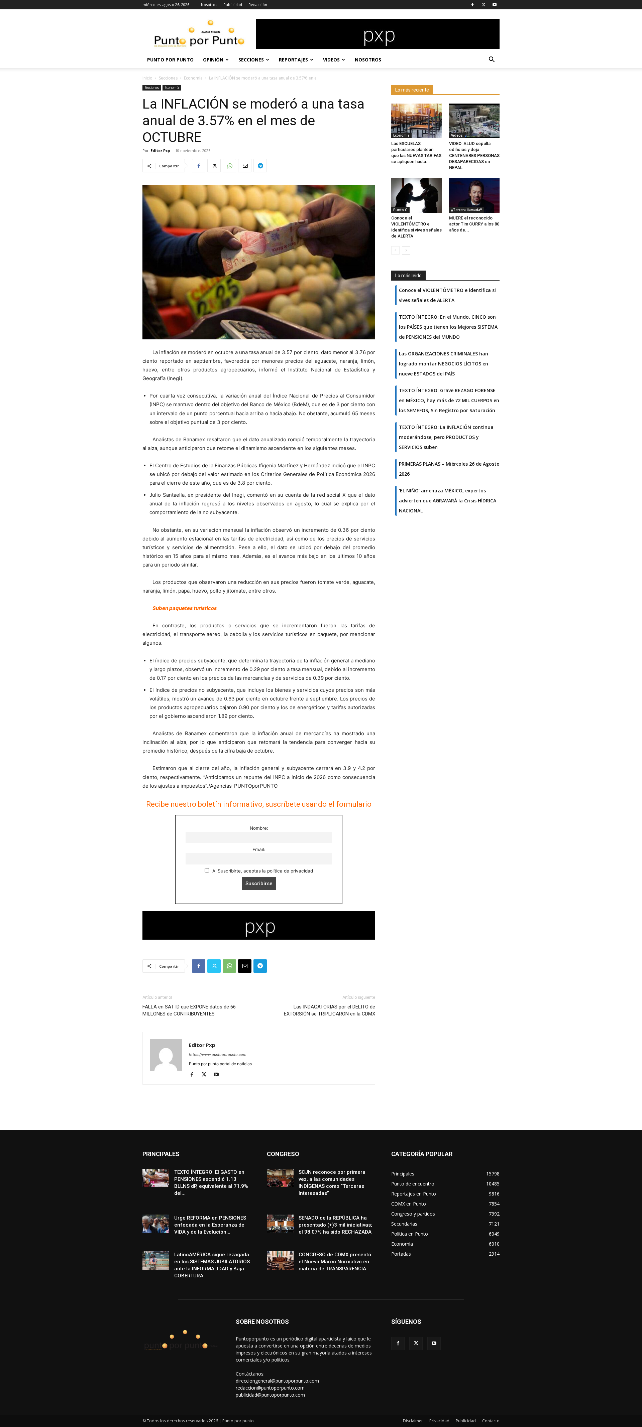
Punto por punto (170, 59)
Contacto (491, 1421)
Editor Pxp (160, 150)
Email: (258, 849)
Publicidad (232, 4)
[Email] (244, 165)
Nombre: (259, 828)
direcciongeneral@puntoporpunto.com (277, 1381)
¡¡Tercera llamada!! (466, 209)
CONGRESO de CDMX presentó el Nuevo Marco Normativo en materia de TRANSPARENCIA (335, 1262)
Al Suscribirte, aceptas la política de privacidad (262, 871)
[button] (492, 60)
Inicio (147, 78)
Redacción (257, 4)
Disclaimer (413, 1421)
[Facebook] (472, 4)
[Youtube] (495, 4)
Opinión (213, 59)
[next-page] (406, 250)
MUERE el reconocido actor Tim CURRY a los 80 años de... (474, 223)
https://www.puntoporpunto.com (217, 1054)
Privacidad (439, 1421)
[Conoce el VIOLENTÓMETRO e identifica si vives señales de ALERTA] (416, 195)
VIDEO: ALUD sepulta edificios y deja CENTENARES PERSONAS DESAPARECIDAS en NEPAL (474, 155)
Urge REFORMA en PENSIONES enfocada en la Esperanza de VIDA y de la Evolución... (210, 1225)
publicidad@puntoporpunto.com (270, 1395)
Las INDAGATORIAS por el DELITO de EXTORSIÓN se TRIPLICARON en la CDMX (329, 1010)
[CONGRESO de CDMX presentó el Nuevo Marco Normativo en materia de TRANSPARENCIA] (280, 1260)
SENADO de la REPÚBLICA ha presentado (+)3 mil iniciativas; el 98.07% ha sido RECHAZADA (335, 1225)
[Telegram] (260, 165)
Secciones (251, 59)
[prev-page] (395, 250)
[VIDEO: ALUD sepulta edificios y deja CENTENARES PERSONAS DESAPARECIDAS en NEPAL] (474, 121)
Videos (331, 59)
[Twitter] (483, 4)
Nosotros (209, 4)
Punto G (400, 209)
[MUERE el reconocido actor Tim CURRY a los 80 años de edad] (474, 195)
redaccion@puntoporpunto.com (270, 1388)
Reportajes (293, 59)
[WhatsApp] (229, 165)
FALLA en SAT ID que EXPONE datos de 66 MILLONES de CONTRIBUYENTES (189, 1010)
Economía (193, 78)
